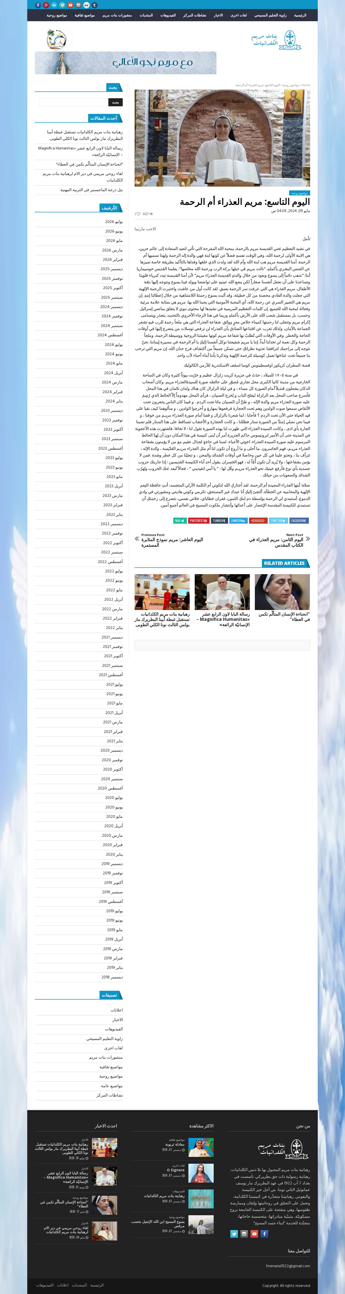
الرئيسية (300, 15)
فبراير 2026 (113, 260)
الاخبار (218, 15)
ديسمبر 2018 (112, 977)
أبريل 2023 (114, 486)
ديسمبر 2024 (111, 307)
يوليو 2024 (114, 345)
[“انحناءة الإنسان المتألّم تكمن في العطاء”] (282, 592)
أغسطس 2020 (110, 788)
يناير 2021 (115, 741)
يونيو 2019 (114, 920)
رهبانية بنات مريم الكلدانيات (164, 1195)
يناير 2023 (114, 515)
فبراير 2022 (113, 618)
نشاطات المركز (194, 15)
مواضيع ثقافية (85, 15)
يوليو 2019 (114, 911)
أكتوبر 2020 (113, 769)
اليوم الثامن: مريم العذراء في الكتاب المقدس (276, 540)
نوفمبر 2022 (112, 533)
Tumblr (218, 520)
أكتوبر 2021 (113, 656)
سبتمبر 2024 (112, 326)
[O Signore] (201, 1173)
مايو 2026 (114, 241)
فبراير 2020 (113, 845)
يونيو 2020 (114, 807)
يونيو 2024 (114, 354)
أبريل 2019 (114, 939)
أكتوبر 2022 (113, 543)
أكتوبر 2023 (113, 429)
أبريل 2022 (113, 599)
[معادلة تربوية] (201, 1147)
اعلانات (117, 1010)
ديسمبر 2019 (112, 864)
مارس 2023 (113, 496)
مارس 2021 (113, 722)
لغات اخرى (239, 15)
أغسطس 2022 (110, 562)
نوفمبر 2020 (112, 760)
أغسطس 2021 (111, 675)
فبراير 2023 (113, 505)
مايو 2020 (114, 817)
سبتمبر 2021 (112, 666)
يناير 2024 (114, 401)
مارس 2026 (112, 250)
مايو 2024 (114, 363)
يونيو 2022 (114, 580)
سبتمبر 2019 (112, 892)
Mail (178, 520)
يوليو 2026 (114, 222)
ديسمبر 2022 (112, 524)
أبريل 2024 (113, 373)
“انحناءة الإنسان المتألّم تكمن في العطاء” (284, 616)
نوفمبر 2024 (112, 316)
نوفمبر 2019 (113, 873)
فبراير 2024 (113, 392)
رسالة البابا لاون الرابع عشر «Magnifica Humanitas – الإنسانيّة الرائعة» (223, 619)
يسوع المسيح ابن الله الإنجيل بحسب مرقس (158, 1223)
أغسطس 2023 (110, 448)
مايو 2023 (115, 477)
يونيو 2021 (114, 694)
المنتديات (146, 15)
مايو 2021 (115, 703)
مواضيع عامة (112, 1086)
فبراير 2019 (113, 958)
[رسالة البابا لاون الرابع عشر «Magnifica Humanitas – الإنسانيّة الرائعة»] (222, 592)
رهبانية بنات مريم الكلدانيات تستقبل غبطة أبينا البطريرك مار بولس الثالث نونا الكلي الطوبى (162, 619)
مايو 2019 (115, 930)
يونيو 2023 (114, 467)
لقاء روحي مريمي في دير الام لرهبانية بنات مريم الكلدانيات (66, 1229)
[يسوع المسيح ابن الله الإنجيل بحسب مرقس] (201, 1224)
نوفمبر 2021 (113, 647)
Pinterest (197, 520)
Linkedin (236, 520)
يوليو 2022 (114, 571)
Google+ (256, 520)
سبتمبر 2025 (112, 297)
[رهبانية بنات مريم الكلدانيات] (201, 1198)
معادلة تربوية (175, 1144)
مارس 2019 (113, 949)
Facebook (297, 520)
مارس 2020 (112, 835)
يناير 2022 (114, 628)
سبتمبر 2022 (112, 552)
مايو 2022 (114, 590)
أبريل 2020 (113, 826)
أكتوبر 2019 (113, 883)
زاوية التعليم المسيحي (270, 15)
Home (306, 85)
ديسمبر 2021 (112, 637)
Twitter (276, 520)
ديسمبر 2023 (112, 411)
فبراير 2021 (113, 732)
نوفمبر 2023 (112, 420)
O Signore (176, 1170)
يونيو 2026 (114, 231)
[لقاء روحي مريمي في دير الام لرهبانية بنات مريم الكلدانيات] (104, 1231)
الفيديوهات (168, 15)
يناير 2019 (115, 968)
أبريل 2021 (114, 713)
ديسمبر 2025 (112, 269)
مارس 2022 (112, 609)
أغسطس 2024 (110, 335)
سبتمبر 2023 (112, 439)
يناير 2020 (114, 854)
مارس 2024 (112, 382)
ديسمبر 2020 (112, 750)
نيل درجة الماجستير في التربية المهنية (91, 190)
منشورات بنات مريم (117, 15)
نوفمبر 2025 (112, 278)
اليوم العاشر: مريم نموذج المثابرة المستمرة (172, 540)
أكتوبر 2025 (113, 288)
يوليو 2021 (114, 684)
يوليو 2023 (114, 458)
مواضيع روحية (57, 15)
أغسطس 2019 (111, 902)
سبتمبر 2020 (112, 779)
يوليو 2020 (114, 798)
